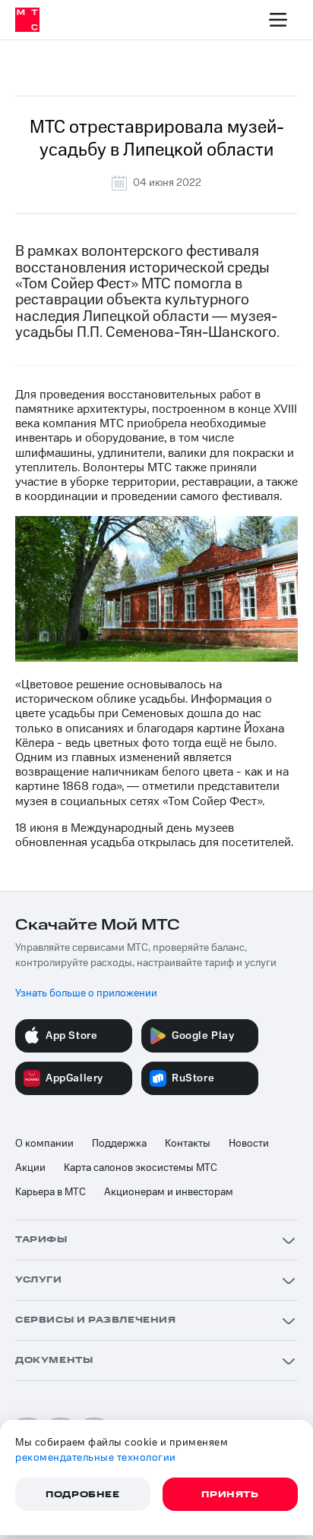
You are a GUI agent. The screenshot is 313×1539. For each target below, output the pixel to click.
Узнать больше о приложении (86, 993)
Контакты (187, 1143)
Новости (249, 1143)
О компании (44, 1143)
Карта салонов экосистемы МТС (140, 1167)
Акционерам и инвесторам (168, 1192)
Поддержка (119, 1143)
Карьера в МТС (50, 1192)
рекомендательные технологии (95, 1457)
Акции (30, 1167)
